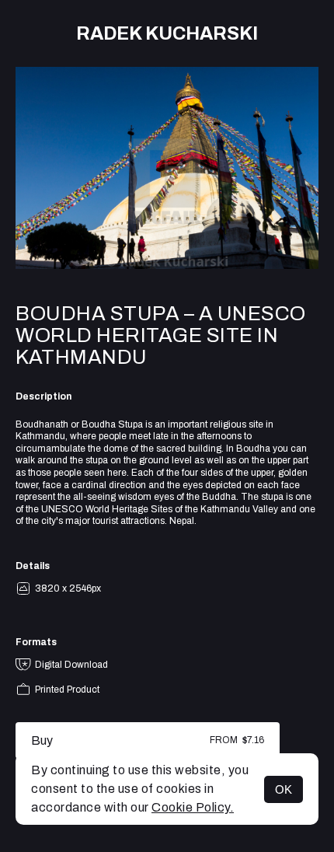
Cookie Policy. (192, 807)
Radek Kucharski (167, 33)
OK (283, 789)
